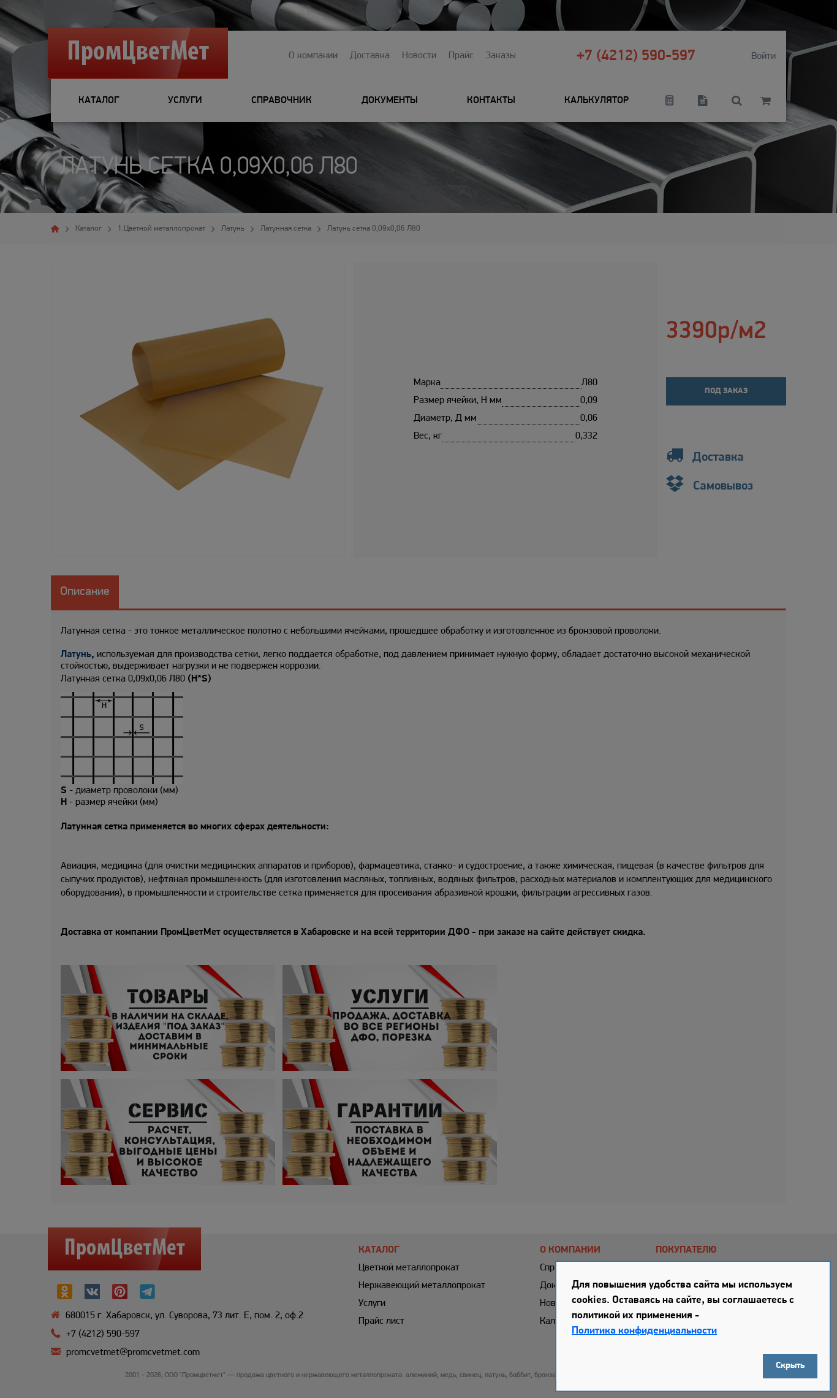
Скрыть (790, 1365)
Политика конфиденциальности (644, 1331)
